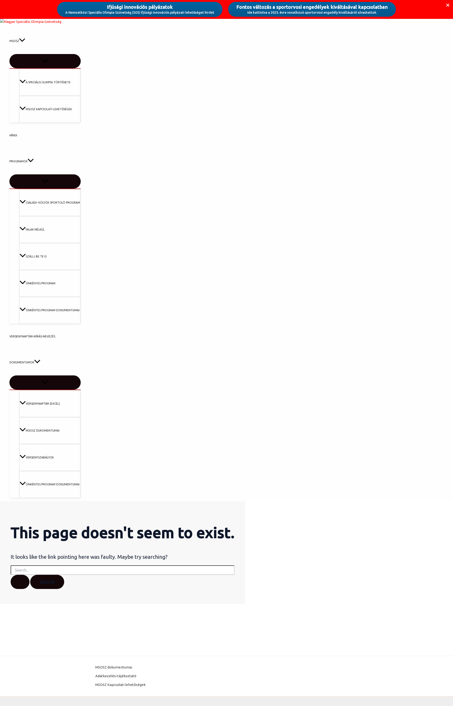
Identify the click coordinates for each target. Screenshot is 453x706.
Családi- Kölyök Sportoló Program (53, 202)
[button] (22, 41)
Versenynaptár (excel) (43, 403)
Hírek (13, 135)
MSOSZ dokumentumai (113, 667)
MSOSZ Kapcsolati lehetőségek (49, 109)
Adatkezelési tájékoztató (115, 676)
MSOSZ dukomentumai (42, 430)
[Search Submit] (20, 582)
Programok (18, 161)
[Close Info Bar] (448, 5)
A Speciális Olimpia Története (48, 82)
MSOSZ (14, 40)
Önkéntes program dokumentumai (53, 310)
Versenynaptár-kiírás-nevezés (32, 336)
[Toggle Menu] (45, 61)
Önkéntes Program (40, 283)
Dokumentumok (21, 362)
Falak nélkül (35, 229)
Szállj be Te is (36, 256)
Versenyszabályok (40, 457)
